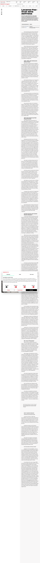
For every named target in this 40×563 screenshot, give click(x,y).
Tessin (31, 24)
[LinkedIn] (1, 11)
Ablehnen (8, 290)
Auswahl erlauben (20, 290)
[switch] (15, 287)
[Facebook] (1, 9)
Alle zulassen (31, 290)
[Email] (1, 12)
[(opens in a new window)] (1, 14)
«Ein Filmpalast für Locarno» (28, 351)
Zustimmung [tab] (8, 274)
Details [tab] (20, 274)
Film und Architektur (25, 24)
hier (25, 406)
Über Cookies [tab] (32, 274)
